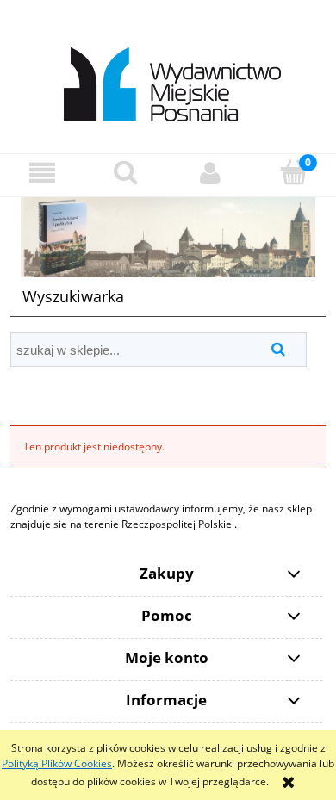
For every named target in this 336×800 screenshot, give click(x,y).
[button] (42, 172)
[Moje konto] (210, 172)
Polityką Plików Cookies (57, 763)
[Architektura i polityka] (168, 236)
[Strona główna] (168, 75)
